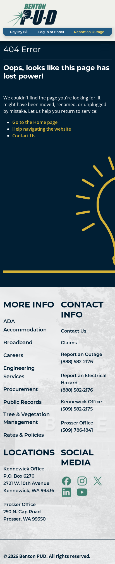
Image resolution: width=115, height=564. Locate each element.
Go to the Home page (35, 122)
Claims (69, 343)
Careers (13, 355)
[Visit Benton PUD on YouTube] (82, 492)
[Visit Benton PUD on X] (98, 481)
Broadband (17, 343)
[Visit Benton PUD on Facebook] (67, 481)
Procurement (20, 389)
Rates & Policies (23, 435)
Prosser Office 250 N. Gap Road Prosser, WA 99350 (24, 512)
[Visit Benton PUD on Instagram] (82, 481)
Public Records (22, 402)
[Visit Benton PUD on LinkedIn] (67, 492)
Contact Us (73, 331)
